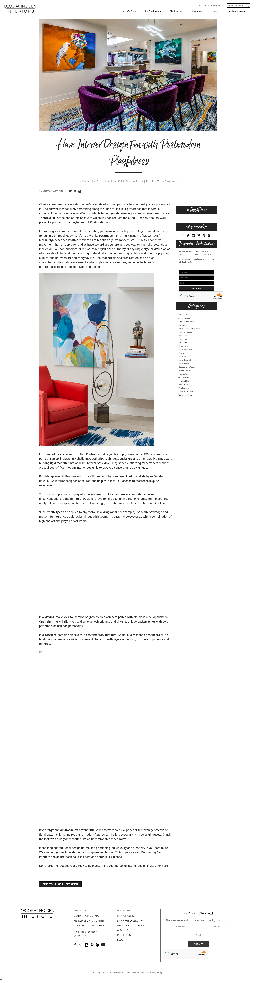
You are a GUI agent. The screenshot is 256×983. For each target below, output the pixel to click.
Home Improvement (186, 350)
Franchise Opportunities (89, 920)
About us (122, 930)
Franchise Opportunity (237, 11)
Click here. (162, 865)
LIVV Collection (153, 11)
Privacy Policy (156, 972)
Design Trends (183, 339)
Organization (183, 374)
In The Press (182, 357)
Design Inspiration (185, 332)
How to (181, 353)
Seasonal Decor (184, 384)
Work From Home (185, 395)
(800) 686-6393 (81, 935)
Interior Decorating (185, 360)
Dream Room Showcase (131, 925)
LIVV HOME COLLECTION (130, 920)
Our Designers (183, 377)
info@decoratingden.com (85, 932)
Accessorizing (183, 315)
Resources (197, 11)
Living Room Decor (185, 370)
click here (84, 857)
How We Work (129, 11)
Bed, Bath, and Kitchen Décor (189, 329)
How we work (125, 916)
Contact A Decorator (87, 916)
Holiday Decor (183, 346)
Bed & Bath (182, 325)
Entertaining (182, 343)
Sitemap (145, 972)
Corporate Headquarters (89, 925)
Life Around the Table (186, 367)
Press (214, 11)
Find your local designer (60, 884)
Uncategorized (183, 388)
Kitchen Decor (183, 363)
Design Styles (183, 336)
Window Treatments (186, 391)
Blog (120, 939)
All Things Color (184, 318)
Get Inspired (176, 11)
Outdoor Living (184, 381)
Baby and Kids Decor (186, 322)
